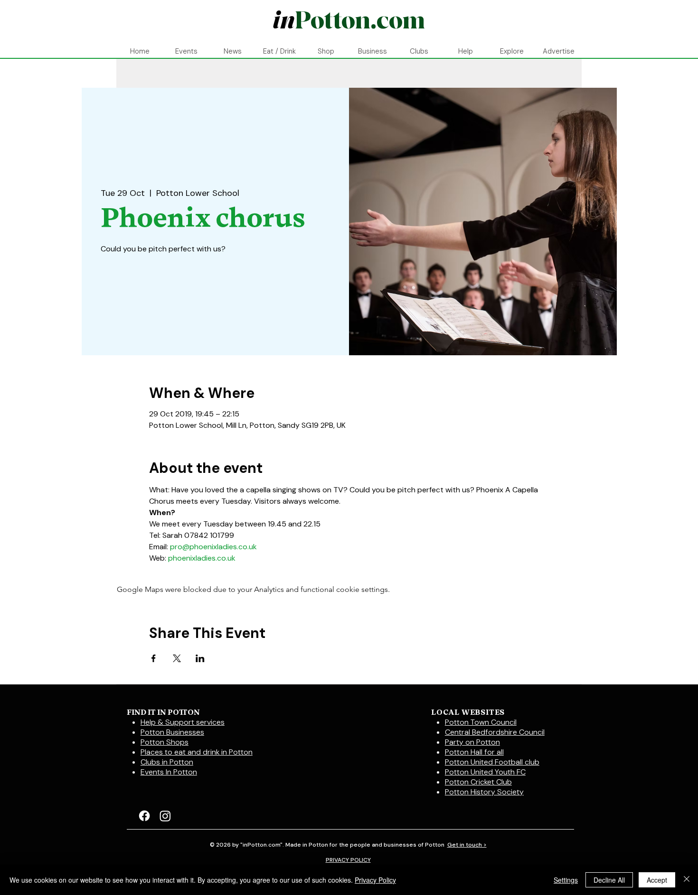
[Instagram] (165, 816)
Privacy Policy (375, 880)
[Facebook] (144, 816)
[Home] (348, 21)
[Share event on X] (176, 658)
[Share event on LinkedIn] (200, 658)
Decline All (609, 880)
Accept (657, 880)
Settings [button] (566, 880)
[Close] (686, 879)
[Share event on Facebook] (153, 658)
